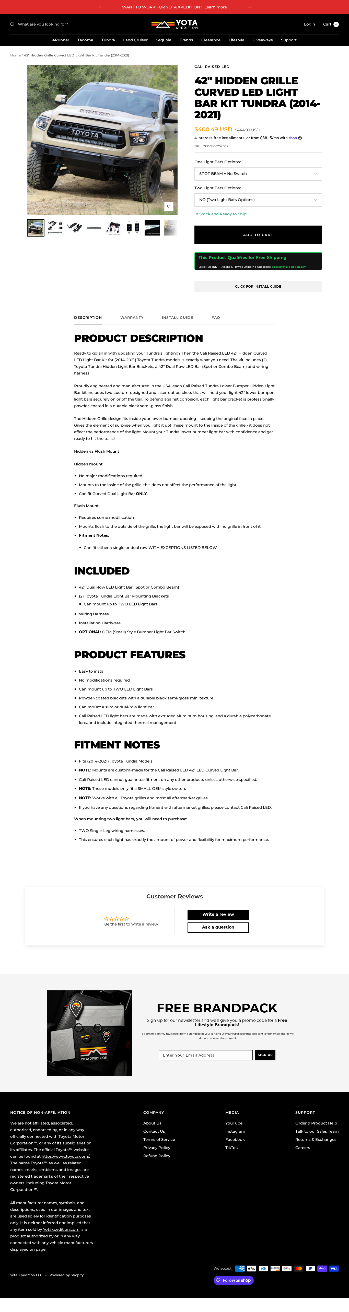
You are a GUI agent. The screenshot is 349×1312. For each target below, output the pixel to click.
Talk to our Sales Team (317, 1131)
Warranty (132, 317)
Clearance (210, 40)
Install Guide (177, 317)
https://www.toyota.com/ (65, 1156)
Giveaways (262, 40)
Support (289, 40)
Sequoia (163, 40)
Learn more (215, 7)
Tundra (108, 40)
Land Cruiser (135, 40)
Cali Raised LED (212, 66)
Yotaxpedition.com (61, 1229)
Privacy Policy (156, 1147)
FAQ (216, 317)
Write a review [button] (218, 915)
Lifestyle (236, 40)
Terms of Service (159, 1139)
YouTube (233, 1123)
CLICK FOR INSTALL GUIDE (258, 286)
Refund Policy (156, 1155)
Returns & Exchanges (315, 1139)
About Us (152, 1123)
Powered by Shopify (67, 1275)
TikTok (231, 1147)
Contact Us (154, 1131)
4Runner (60, 40)
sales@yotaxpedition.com (289, 266)
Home (15, 55)
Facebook (235, 1139)
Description (88, 317)
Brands (186, 40)
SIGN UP (265, 1055)
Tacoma (85, 40)
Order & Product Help (316, 1123)
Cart (330, 24)
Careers (302, 1147)
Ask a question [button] (218, 928)
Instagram (235, 1131)
